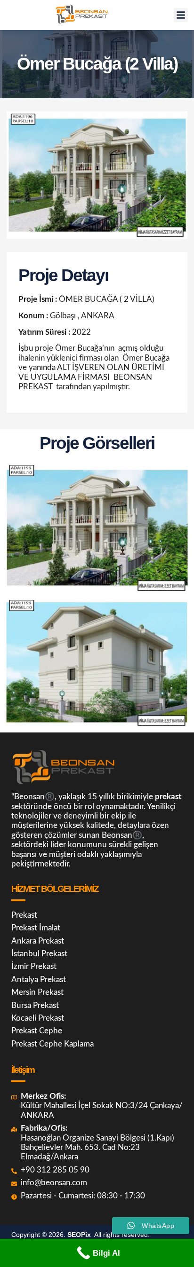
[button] (181, 15)
